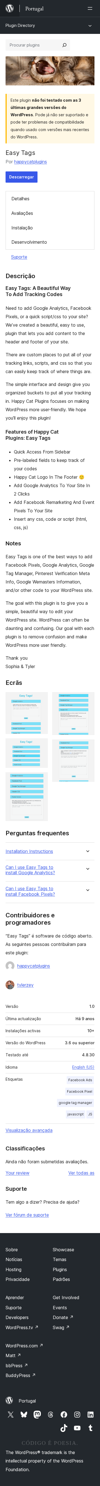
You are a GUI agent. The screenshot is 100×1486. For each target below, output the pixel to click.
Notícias (14, 1259)
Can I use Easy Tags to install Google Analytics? (30, 870)
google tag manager (75, 1103)
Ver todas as (81, 1173)
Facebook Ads (80, 1080)
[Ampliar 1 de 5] (40, 700)
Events (60, 1307)
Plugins (60, 1269)
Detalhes (20, 198)
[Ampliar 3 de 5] (40, 780)
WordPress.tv (22, 1327)
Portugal (27, 1401)
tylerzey (25, 985)
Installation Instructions (29, 851)
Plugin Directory (20, 25)
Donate (63, 1317)
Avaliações (22, 213)
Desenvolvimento (29, 242)
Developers (17, 1317)
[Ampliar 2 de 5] (40, 746)
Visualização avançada (29, 1130)
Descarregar (21, 177)
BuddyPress (21, 1375)
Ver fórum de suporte (27, 1215)
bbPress (17, 1365)
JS (90, 1114)
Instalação (22, 228)
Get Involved (66, 1297)
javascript (76, 1114)
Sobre (12, 1249)
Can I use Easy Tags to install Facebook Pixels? (30, 891)
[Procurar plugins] (64, 45)
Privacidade (18, 1279)
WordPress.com (24, 1345)
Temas (59, 1259)
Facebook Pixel (79, 1091)
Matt (13, 1355)
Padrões (61, 1279)
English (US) (83, 1067)
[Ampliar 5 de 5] (87, 747)
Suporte (19, 257)
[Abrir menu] (91, 8)
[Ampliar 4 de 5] (87, 700)
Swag (61, 1327)
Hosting (13, 1269)
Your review (17, 1173)
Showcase (63, 1249)
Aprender (15, 1297)
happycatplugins (30, 161)
